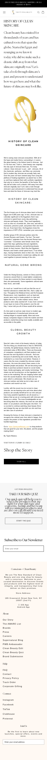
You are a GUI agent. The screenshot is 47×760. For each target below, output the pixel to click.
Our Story (8, 620)
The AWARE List (12, 624)
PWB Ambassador (13, 644)
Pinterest (8, 719)
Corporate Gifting (12, 686)
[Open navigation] (4, 12)
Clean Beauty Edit (13, 648)
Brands (7, 628)
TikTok (6, 709)
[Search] (38, 12)
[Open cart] (43, 12)
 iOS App (23, 605)
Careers (7, 636)
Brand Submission (13, 656)
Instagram (8, 700)
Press (6, 632)
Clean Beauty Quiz (13, 652)
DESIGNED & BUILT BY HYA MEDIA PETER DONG (20, 750)
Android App (23, 607)
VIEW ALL (21, 461)
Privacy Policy (11, 678)
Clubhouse (9, 714)
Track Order (9, 682)
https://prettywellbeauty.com (19, 427)
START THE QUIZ (23, 521)
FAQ (5, 670)
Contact (7, 674)
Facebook (8, 705)
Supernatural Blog (13, 640)
